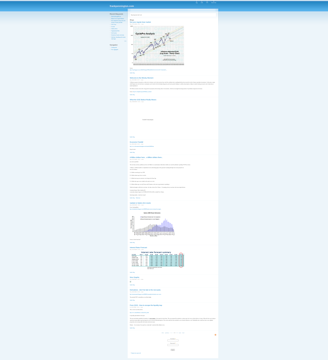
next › (180, 332)
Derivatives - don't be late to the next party (145, 290)
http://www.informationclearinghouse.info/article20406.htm (142, 146)
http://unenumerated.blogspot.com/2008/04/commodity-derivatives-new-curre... (146, 294)
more (125, 41)
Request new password (136, 353)
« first (162, 332)
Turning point (114, 47)
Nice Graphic (134, 277)
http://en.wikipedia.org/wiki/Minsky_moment (142, 91)
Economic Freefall (136, 142)
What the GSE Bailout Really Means (143, 100)
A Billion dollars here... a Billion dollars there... (146, 157)
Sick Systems (114, 33)
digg (197, 2)
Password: (173, 343)
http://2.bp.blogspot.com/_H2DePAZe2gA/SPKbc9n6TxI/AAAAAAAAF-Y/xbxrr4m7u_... (148, 69)
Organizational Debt (115, 30)
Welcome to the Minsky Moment (141, 78)
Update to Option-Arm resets (140, 203)
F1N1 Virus (113, 24)
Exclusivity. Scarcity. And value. (117, 35)
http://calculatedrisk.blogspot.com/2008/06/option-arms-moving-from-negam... (146, 209)
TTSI (207, 2)
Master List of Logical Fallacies (117, 18)
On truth (113, 26)
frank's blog (132, 72)
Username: (173, 338)
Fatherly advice (114, 28)
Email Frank (213, 2)
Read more (138, 197)
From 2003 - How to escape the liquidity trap (146, 305)
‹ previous (167, 332)
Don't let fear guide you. (116, 16)
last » (183, 332)
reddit (202, 2)
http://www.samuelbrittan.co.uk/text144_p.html (139, 312)
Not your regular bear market (140, 22)
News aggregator (114, 49)
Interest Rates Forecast (138, 247)
